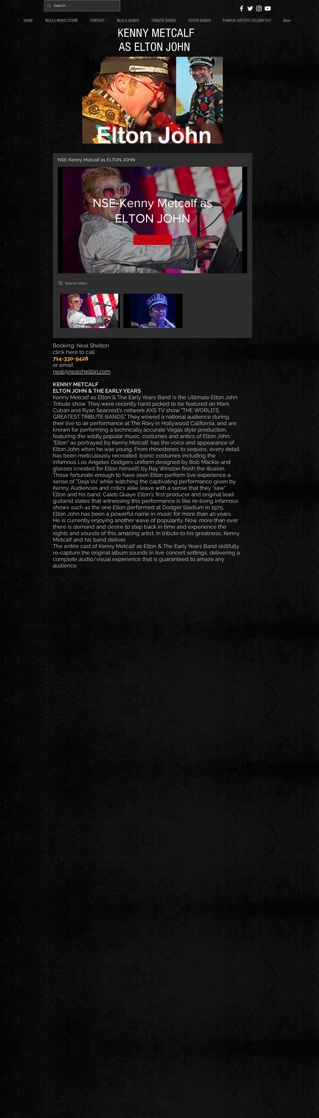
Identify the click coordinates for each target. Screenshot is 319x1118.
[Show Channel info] (242, 160)
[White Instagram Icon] (259, 8)
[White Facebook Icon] (241, 8)
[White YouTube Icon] (267, 8)
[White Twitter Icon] (250, 8)
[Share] (231, 160)
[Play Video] (90, 310)
